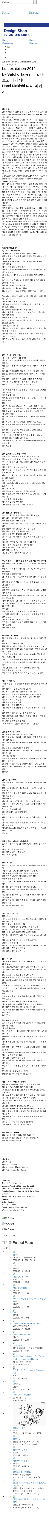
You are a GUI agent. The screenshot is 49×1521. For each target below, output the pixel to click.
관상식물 (17, 1383)
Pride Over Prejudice (22, 1394)
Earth (15, 1312)
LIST (6, 1248)
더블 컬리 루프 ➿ (20, 1276)
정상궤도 (17, 1438)
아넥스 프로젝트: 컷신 (22, 1334)
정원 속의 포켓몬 (20, 1449)
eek (14, 1265)
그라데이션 (17, 1345)
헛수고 (16, 1254)
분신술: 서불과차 (20, 1427)
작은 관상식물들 (20, 1287)
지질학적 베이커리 (21, 1460)
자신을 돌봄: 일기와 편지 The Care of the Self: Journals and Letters (29, 1357)
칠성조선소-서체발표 (22, 1471)
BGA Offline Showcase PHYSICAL (27, 1323)
